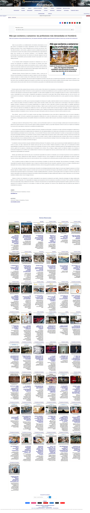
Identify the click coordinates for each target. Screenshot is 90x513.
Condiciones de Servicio (49, 508)
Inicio (10, 17)
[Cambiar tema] (1, 9)
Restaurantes (17, 221)
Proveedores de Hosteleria (51, 281)
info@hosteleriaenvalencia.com (40, 508)
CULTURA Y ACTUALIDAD (41, 509)
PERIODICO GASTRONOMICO (67, 509)
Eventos (30, 311)
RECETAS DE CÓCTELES (52, 509)
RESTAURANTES (17, 509)
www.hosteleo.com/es (15, 201)
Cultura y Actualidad (40, 311)
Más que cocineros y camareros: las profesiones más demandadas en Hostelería (42, 36)
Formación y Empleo (52, 221)
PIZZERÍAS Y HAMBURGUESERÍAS (22, 509)
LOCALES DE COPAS (30, 509)
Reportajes (14, 17)
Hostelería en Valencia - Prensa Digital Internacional (45, 505)
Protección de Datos (55, 508)
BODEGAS (33, 509)
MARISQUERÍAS (26, 509)
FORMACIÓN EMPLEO (62, 509)
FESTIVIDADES (59, 509)
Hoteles (67, 311)
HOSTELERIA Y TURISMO (72, 509)
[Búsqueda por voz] (47, 497)
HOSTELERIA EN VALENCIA (80, 509)
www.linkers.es (14, 193)
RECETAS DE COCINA (48, 509)
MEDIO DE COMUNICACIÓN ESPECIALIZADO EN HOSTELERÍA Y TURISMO (7, 509)
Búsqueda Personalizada (45, 494)
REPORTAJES (45, 509)
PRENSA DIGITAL (76, 509)
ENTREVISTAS (56, 509)
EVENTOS (15, 509)
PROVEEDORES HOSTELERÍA (36, 509)
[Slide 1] (64, 73)
